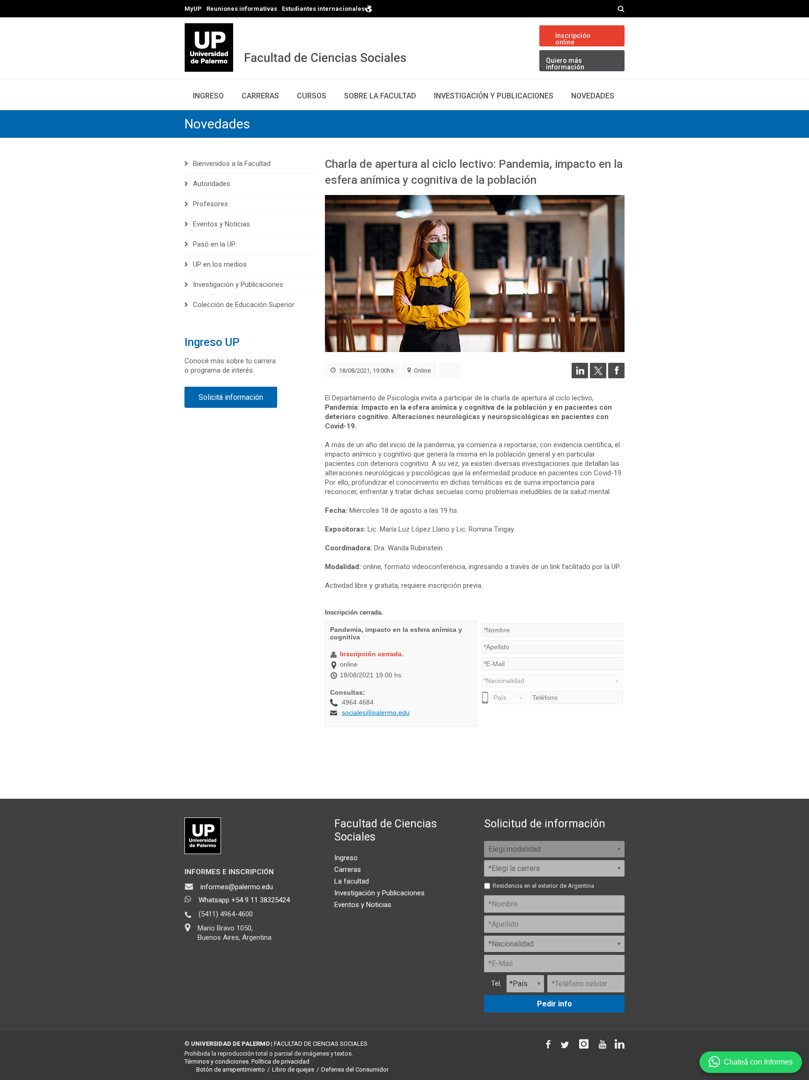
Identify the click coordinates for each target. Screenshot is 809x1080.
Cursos (311, 95)
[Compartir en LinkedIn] (580, 376)
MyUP (193, 9)
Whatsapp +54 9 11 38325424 (244, 900)
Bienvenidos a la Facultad (232, 163)
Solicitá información (231, 397)
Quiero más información (565, 64)
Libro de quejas (293, 1069)
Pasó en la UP (214, 244)
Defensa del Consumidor (355, 1069)
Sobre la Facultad (380, 95)
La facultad (351, 881)
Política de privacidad (280, 1061)
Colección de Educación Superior (243, 304)
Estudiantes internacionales (323, 8)
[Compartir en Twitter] (598, 376)
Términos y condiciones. (217, 1061)
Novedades (592, 95)
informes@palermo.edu (236, 887)
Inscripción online (572, 39)
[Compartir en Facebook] (616, 376)
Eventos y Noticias (221, 224)
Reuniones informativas (241, 9)
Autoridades (211, 184)
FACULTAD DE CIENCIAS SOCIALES (321, 1043)
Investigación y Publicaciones (493, 95)
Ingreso (208, 95)
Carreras (260, 95)
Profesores (210, 204)
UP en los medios (220, 264)
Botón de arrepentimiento (230, 1069)
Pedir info (554, 1003)
